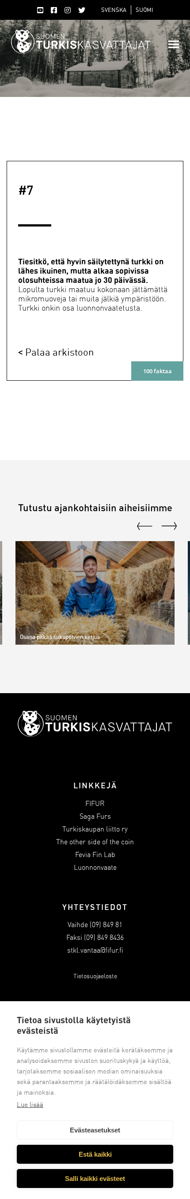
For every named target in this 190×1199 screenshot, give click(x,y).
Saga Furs (95, 816)
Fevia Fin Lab (95, 854)
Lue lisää (30, 1105)
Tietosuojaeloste (95, 976)
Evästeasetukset (95, 1130)
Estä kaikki (95, 1154)
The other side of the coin (95, 842)
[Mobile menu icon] (173, 44)
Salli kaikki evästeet (95, 1178)
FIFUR (95, 803)
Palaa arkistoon (59, 352)
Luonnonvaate (95, 867)
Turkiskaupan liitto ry (95, 829)
